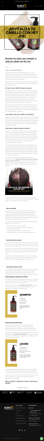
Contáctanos (18, 410)
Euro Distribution (9, 438)
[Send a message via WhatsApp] (41, 438)
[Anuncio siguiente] (42, 1)
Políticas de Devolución (21, 418)
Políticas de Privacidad (21, 423)
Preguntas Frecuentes (20, 407)
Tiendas (17, 413)
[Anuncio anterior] (2, 1)
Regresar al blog (22, 387)
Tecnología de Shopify (15, 438)
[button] (2, 6)
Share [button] (7, 67)
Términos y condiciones (21, 420)
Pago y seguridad (19, 415)
